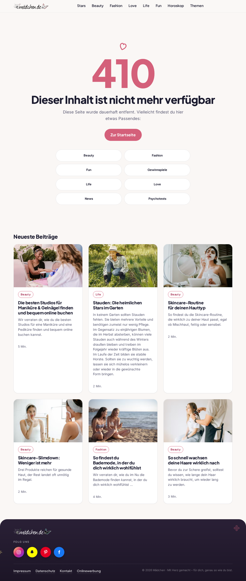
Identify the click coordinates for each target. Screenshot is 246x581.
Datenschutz (45, 571)
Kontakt (66, 571)
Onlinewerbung (89, 571)
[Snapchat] (32, 552)
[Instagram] (18, 552)
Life (146, 5)
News (89, 198)
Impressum (22, 571)
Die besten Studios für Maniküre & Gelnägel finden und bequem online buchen (45, 307)
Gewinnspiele (157, 170)
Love (133, 5)
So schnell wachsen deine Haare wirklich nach (193, 460)
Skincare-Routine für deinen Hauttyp (187, 305)
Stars (81, 5)
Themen (196, 5)
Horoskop (176, 5)
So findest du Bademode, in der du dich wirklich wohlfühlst (117, 462)
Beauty (98, 5)
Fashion (116, 5)
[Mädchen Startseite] (30, 6)
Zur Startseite (123, 134)
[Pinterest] (45, 552)
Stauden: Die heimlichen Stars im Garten (117, 305)
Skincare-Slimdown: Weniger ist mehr (39, 460)
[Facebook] (59, 552)
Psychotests (157, 198)
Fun (158, 5)
